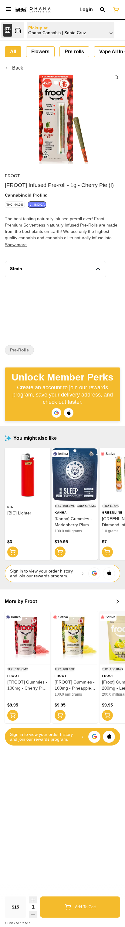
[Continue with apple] (68, 413)
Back (17, 67)
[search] (116, 77)
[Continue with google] (56, 413)
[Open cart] (115, 9)
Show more (16, 244)
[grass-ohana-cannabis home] (33, 9)
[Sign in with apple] (109, 573)
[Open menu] (8, 9)
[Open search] (102, 9)
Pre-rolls (19, 350)
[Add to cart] (12, 552)
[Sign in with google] (94, 573)
